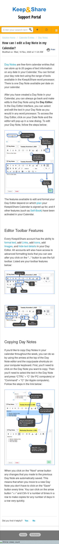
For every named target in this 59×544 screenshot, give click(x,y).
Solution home (9, 37)
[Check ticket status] (46, 29)
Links (25, 242)
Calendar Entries (26, 37)
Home (23, 534)
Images (8, 246)
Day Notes (43, 37)
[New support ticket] (37, 29)
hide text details (27, 246)
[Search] (31, 29)
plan (39, 203)
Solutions (35, 534)
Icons (37, 242)
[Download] (23, 277)
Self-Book (35, 210)
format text (10, 242)
